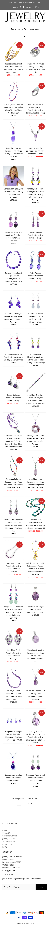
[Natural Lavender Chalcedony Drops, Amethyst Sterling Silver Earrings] (35, 301)
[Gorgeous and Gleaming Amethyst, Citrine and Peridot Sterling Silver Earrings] (35, 341)
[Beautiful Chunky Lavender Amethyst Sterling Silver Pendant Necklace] (13, 134)
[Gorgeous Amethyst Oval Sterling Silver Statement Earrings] (13, 718)
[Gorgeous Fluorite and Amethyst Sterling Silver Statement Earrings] (35, 762)
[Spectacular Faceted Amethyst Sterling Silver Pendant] (13, 762)
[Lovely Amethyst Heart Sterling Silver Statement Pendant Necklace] (35, 678)
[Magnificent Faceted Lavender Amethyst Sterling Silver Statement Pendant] (35, 637)
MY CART (32, 7)
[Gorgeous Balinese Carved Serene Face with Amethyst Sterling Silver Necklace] (13, 466)
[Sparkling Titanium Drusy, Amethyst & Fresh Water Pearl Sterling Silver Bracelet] (35, 382)
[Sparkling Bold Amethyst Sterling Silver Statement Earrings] (13, 637)
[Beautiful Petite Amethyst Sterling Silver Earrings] (35, 219)
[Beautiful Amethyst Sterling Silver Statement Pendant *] (35, 594)
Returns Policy (8, 844)
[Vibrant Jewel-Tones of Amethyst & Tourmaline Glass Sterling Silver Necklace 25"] (13, 91)
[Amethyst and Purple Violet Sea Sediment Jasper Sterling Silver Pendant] (35, 423)
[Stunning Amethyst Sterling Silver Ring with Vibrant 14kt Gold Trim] (35, 51)
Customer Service (9, 836)
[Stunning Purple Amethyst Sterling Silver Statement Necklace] (13, 550)
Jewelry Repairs (8, 838)
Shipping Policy (8, 841)
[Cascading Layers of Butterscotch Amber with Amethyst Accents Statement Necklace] (13, 51)
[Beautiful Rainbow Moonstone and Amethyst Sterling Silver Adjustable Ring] (35, 91)
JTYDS (32, 923)
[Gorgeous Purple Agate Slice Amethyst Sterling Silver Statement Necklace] (13, 176)
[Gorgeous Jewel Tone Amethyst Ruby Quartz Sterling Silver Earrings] (13, 341)
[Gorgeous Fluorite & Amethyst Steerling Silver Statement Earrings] (13, 219)
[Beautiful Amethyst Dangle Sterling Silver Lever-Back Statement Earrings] (13, 301)
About (4, 830)
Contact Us (6, 833)
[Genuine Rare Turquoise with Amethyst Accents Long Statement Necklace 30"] (35, 507)
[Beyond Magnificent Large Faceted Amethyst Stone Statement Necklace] (13, 260)
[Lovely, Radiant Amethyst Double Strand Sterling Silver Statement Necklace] (13, 678)
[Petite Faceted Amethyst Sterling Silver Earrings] (35, 260)
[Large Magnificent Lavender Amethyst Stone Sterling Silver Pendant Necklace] (35, 466)
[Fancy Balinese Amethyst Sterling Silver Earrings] (13, 382)
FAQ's (4, 847)
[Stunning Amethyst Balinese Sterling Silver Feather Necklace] (35, 132)
